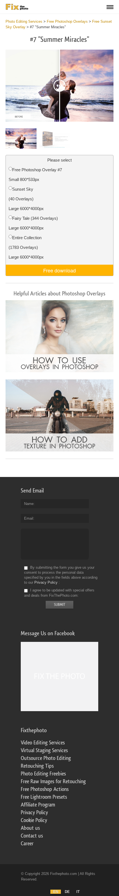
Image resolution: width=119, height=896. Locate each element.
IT (78, 892)
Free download (59, 270)
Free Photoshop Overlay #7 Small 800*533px (35, 174)
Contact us (32, 836)
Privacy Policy (46, 582)
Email (28, 518)
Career (27, 843)
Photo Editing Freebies (43, 774)
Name (28, 504)
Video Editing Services (43, 743)
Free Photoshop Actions (45, 789)
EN (55, 892)
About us (30, 828)
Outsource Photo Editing (46, 758)
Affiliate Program (38, 805)
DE (67, 892)
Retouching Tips (37, 766)
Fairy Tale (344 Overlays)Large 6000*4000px (33, 223)
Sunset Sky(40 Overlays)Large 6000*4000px (26, 199)
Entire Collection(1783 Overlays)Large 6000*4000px (26, 247)
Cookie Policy (34, 820)
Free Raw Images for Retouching (53, 781)
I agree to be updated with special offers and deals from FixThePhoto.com (59, 593)
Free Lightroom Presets (44, 797)
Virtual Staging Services (44, 750)
